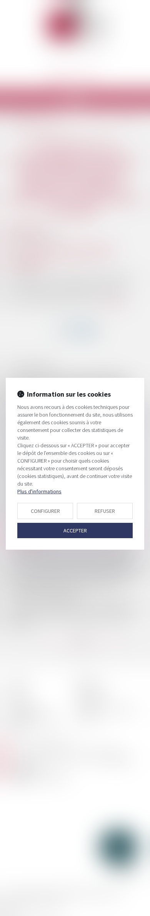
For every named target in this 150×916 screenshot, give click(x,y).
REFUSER (105, 510)
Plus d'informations (39, 491)
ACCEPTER (75, 530)
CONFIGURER (45, 510)
